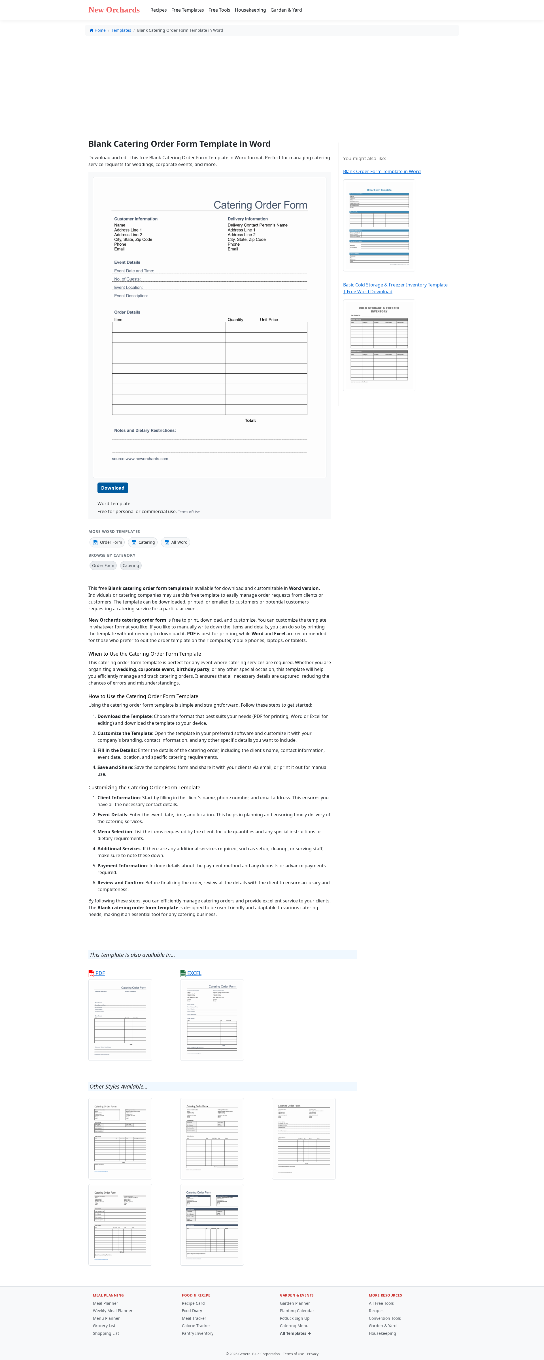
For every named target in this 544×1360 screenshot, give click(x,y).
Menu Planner (106, 1318)
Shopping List (106, 1333)
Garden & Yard (286, 10)
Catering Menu (294, 1325)
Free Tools (219, 10)
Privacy (312, 1354)
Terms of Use (189, 511)
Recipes (158, 10)
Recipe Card (193, 1303)
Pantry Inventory (197, 1333)
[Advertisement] (272, 82)
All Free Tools (381, 1303)
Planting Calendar (297, 1310)
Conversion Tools (385, 1318)
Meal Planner (105, 1303)
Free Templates (187, 10)
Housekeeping (250, 10)
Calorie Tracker (196, 1325)
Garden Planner (295, 1303)
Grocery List (104, 1325)
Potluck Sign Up (295, 1318)
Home (100, 30)
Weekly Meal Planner (113, 1310)
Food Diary (192, 1310)
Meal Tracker (194, 1318)
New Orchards (114, 9)
